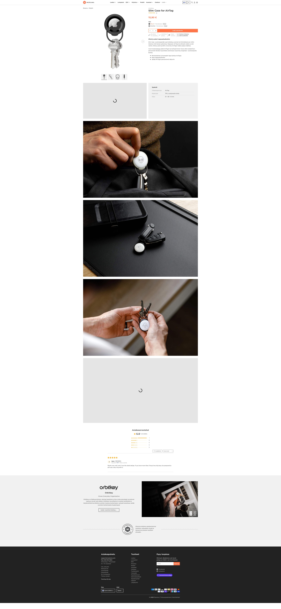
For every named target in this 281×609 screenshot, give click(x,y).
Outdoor (157, 2)
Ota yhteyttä (105, 566)
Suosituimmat (135, 575)
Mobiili (142, 2)
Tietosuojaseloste (165, 597)
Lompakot (121, 2)
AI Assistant (107, 563)
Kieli (118, 587)
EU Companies (105, 574)
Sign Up (176, 563)
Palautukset (104, 572)
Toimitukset (104, 570)
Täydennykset (135, 578)
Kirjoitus (134, 2)
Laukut (112, 2)
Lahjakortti (134, 582)
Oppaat (133, 580)
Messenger (112, 562)
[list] (114, 41)
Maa (102, 587)
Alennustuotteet (136, 577)
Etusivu (85, 8)
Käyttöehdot (176, 597)
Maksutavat (104, 568)
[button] (197, 2)
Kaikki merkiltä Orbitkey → (109, 510)
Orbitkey (151, 8)
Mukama (156, 597)
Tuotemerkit (135, 571)
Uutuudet (134, 573)
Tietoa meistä (105, 576)
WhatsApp (104, 562)
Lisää (163, 2)
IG (101, 563)
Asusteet (148, 2)
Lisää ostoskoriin (177, 30)
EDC (127, 2)
